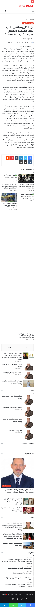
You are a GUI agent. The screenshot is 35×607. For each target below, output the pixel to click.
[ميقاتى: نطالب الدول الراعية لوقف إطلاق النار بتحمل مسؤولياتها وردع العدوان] (26, 262)
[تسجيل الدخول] (6, 10)
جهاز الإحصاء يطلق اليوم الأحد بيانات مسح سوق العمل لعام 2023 (10, 205)
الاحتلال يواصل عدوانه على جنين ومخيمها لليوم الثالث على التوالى (26, 186)
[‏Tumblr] (16, 158)
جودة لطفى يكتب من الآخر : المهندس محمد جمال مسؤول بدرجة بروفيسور (19, 491)
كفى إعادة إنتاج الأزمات (15, 430)
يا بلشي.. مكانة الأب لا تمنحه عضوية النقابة (12, 365)
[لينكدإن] (21, 158)
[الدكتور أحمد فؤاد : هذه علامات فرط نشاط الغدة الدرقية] (28, 510)
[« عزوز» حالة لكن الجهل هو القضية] (28, 375)
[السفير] (26, 6)
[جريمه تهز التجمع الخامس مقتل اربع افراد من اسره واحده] (28, 383)
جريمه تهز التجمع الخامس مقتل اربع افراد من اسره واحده (12, 382)
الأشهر (9, 347)
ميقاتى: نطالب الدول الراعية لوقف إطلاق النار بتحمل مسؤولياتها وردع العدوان (26, 336)
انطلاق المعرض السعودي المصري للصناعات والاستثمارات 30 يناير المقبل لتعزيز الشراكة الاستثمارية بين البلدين (12, 356)
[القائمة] (33, 10)
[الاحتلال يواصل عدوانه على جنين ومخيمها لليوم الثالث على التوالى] (26, 178)
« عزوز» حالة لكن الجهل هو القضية (12, 373)
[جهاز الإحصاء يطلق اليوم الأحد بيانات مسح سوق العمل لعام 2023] (9, 197)
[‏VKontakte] (30, 162)
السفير (4, 594)
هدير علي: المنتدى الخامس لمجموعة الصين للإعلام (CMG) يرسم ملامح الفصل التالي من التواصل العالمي (12, 526)
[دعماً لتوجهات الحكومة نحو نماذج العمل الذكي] (28, 545)
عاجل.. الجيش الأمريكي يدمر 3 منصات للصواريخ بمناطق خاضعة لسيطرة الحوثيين (9, 186)
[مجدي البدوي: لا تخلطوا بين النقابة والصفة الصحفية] (28, 423)
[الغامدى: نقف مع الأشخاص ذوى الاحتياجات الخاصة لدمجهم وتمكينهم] (28, 501)
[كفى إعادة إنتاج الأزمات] (28, 435)
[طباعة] (21, 162)
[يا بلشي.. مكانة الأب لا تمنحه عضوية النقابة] (28, 367)
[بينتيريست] (12, 158)
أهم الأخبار (24, 19)
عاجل (24, 23)
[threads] (8, 599)
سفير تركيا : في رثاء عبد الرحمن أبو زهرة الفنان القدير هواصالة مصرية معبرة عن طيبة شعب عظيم (12, 536)
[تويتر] (25, 158)
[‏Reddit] (8, 158)
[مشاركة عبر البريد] (25, 162)
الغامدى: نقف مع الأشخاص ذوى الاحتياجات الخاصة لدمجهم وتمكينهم (13, 501)
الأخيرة (26, 347)
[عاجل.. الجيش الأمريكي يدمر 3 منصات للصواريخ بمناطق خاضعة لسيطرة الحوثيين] (9, 178)
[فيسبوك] (30, 158)
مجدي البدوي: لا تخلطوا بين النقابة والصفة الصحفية (12, 420)
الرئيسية (30, 19)
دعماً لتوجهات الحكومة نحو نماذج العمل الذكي (12, 544)
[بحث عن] (2, 10)
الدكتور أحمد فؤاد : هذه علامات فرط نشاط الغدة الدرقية (11, 509)
